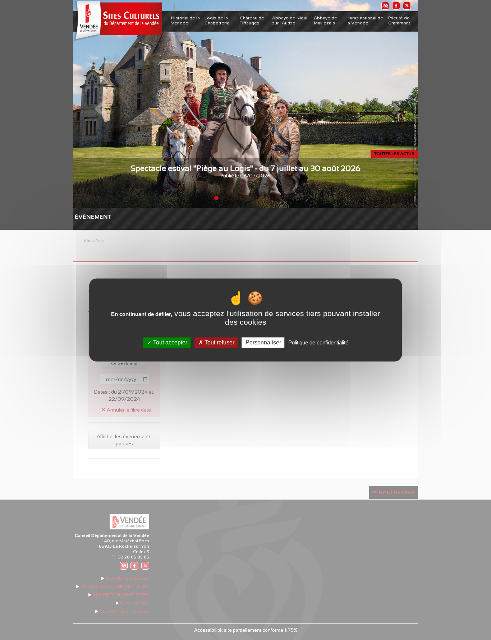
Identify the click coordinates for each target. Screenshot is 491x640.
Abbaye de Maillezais (325, 20)
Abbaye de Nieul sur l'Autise (289, 20)
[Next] (392, 104)
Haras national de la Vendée (365, 20)
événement (78, 216)
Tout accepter (169, 342)
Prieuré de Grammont (399, 20)
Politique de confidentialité (318, 342)
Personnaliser (263, 342)
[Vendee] (117, 21)
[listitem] (385, 5)
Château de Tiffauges (252, 20)
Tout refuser (218, 342)
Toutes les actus (394, 153)
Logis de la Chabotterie (217, 20)
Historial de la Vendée (185, 20)
